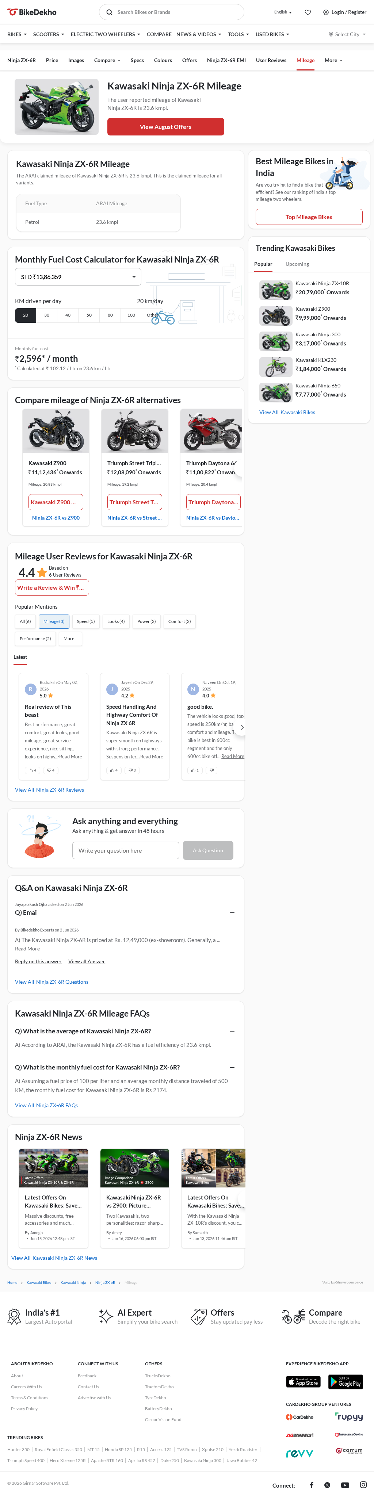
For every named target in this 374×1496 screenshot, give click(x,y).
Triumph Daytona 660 (213, 463)
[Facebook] (311, 1486)
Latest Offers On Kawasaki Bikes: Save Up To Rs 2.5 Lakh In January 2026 (213, 1202)
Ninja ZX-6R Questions (62, 982)
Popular (263, 264)
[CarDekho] (299, 1417)
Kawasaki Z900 (47, 463)
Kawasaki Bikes (297, 412)
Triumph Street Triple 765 (134, 463)
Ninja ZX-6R (21, 60)
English (280, 11)
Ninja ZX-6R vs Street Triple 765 (134, 517)
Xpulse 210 (213, 1449)
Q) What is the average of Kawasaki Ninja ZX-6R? (83, 1031)
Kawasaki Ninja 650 (317, 385)
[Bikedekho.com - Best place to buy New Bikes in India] (32, 12)
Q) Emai (26, 912)
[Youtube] (345, 1486)
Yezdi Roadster (243, 1449)
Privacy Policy (24, 1408)
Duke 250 (169, 1460)
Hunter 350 (18, 1449)
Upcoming (297, 264)
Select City (347, 34)
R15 (141, 1449)
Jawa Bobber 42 (241, 1460)
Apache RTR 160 (107, 1460)
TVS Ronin (187, 1449)
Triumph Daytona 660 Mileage (214, 501)
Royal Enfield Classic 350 (58, 1449)
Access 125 (161, 1449)
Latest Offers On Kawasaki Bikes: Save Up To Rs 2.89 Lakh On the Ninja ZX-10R (52, 1202)
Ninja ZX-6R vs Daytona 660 (213, 517)
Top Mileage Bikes (309, 216)
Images (76, 60)
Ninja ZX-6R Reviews (60, 790)
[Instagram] (363, 1486)
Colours (163, 60)
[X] (327, 1486)
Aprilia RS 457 (141, 1460)
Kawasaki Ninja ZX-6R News (65, 1258)
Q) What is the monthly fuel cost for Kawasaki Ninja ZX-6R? (97, 1067)
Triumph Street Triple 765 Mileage (136, 501)
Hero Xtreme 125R (68, 1460)
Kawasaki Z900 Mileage (57, 501)
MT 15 (93, 1449)
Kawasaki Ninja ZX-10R (322, 283)
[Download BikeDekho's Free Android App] (345, 1381)
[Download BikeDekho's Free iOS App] (303, 1381)
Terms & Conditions (29, 1397)
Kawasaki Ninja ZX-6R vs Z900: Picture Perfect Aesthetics (133, 1202)
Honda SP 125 (118, 1449)
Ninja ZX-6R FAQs (57, 1105)
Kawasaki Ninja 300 (317, 334)
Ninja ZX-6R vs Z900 (56, 517)
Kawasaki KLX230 (315, 360)
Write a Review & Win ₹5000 (53, 587)
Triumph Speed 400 (26, 1460)
